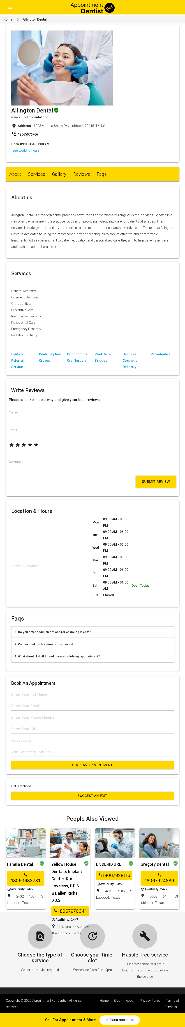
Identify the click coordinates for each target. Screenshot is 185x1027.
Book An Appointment (92, 765)
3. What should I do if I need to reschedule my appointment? (57, 656)
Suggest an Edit (92, 795)
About (15, 174)
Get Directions (21, 786)
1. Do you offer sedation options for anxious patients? (53, 632)
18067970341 (70, 911)
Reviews (81, 174)
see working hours (26, 150)
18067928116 (114, 875)
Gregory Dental (155, 864)
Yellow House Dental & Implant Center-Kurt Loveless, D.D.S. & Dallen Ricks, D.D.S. (66, 882)
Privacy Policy (150, 1000)
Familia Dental (20, 864)
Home (7, 19)
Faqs (102, 174)
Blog (117, 1000)
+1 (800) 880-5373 (119, 1020)
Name (13, 412)
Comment (16, 462)
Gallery (59, 174)
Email (13, 430)
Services (36, 174)
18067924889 (159, 878)
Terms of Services (171, 1004)
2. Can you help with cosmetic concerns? (44, 644)
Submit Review (156, 481)
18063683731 (25, 878)
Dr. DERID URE (108, 864)
